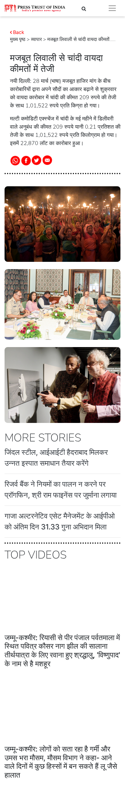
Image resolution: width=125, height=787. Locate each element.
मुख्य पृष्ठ (17, 39)
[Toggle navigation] (112, 8)
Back (18, 32)
